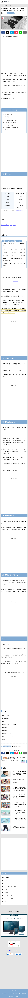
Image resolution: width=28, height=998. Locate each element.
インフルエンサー (7, 718)
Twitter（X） (15, 180)
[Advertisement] (14, 53)
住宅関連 (5, 730)
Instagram (13, 225)
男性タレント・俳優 (8, 737)
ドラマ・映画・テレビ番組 (9, 724)
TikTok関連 (6, 715)
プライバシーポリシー (6, 993)
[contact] (16, 991)
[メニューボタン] (26, 2)
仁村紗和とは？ (9, 114)
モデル (15, 746)
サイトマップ (13, 993)
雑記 (4, 740)
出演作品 (9, 118)
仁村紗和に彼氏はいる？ (11, 122)
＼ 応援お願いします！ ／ (14, 950)
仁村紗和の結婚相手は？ (11, 120)
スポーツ (5, 721)
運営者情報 (24, 993)
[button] (3, 32)
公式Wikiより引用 (20, 210)
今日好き (5, 727)
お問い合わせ (18, 993)
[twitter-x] (12, 991)
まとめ (6, 129)
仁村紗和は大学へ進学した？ (12, 127)
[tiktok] (14, 991)
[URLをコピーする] (25, 32)
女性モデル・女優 (10, 13)
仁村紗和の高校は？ (10, 125)
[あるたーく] (5, 2)
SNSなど (9, 116)
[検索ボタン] (22, 2)
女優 (19, 746)
